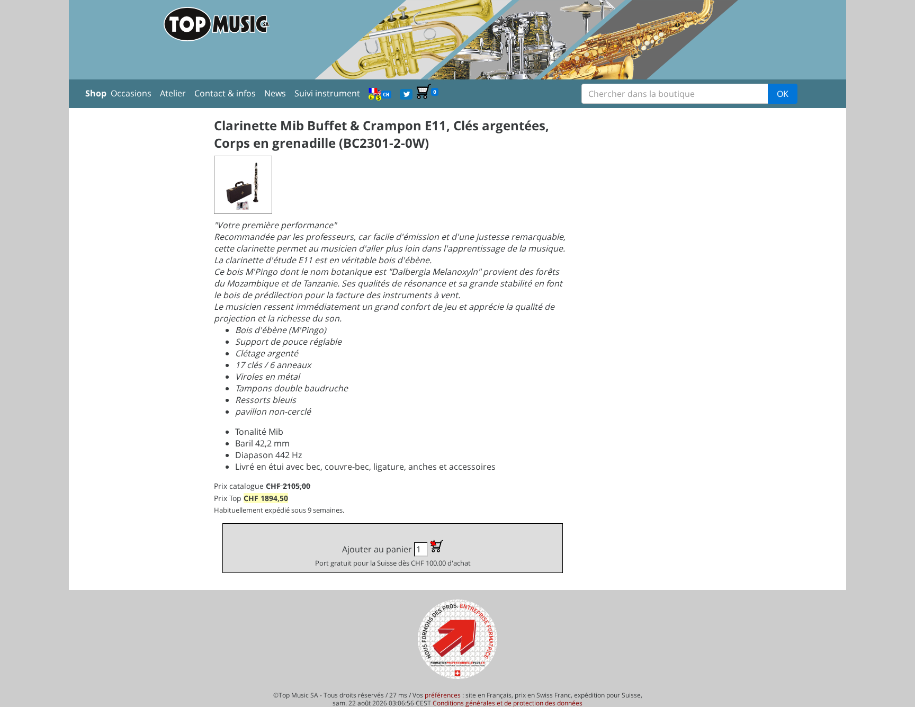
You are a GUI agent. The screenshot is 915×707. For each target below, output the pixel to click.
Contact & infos (225, 93)
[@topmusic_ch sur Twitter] (406, 93)
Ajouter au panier (393, 555)
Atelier (173, 93)
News (275, 93)
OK (782, 94)
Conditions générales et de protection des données (507, 703)
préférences (443, 695)
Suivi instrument (327, 93)
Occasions (131, 93)
